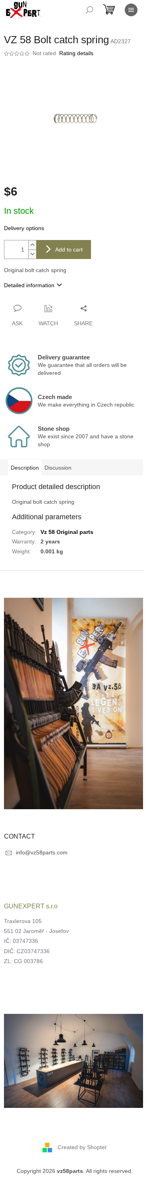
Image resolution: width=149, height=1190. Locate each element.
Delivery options (24, 228)
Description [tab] (25, 467)
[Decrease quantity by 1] (32, 254)
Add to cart (69, 249)
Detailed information (29, 285)
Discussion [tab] (58, 467)
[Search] (89, 10)
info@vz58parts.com (42, 852)
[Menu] (131, 10)
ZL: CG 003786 (23, 961)
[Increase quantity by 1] (32, 245)
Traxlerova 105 (23, 921)
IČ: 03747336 (21, 941)
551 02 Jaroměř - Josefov (36, 931)
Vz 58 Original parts (67, 532)
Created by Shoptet (82, 1147)
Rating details (76, 53)
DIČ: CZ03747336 (27, 951)
